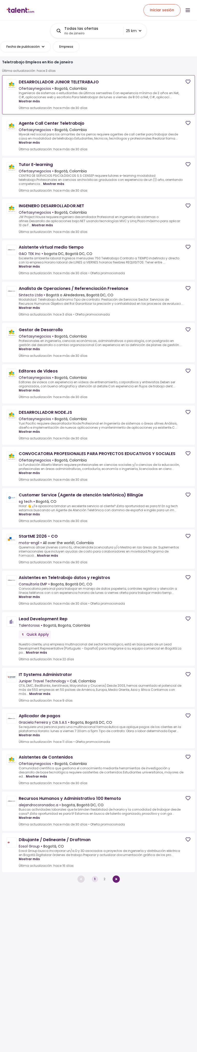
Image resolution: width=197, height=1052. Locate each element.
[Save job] (188, 82)
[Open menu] (188, 10)
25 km (131, 30)
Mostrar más (29, 101)
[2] (116, 879)
